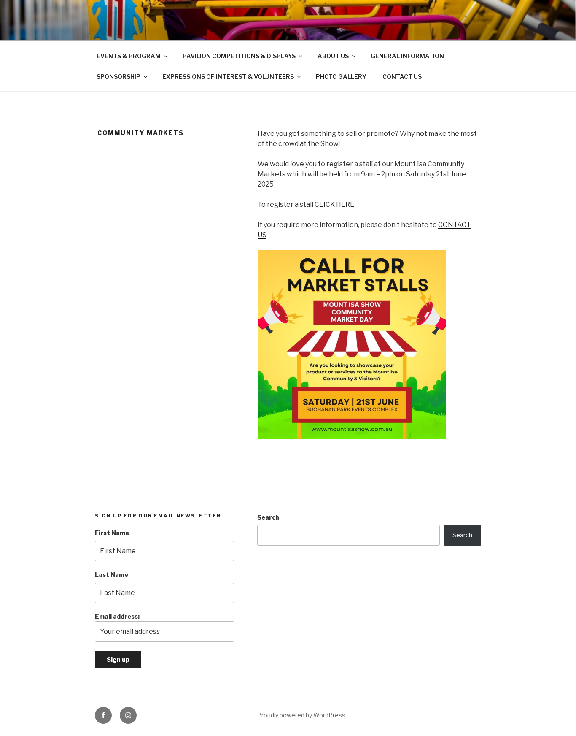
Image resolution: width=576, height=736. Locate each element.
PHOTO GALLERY (341, 76)
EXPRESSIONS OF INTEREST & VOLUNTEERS (228, 76)
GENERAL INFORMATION (407, 56)
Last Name (111, 574)
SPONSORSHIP (118, 76)
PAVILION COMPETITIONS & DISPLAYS (239, 56)
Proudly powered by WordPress (301, 715)
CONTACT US (402, 76)
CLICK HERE (334, 204)
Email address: (117, 616)
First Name (112, 532)
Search (268, 517)
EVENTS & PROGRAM (129, 56)
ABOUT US (333, 56)
